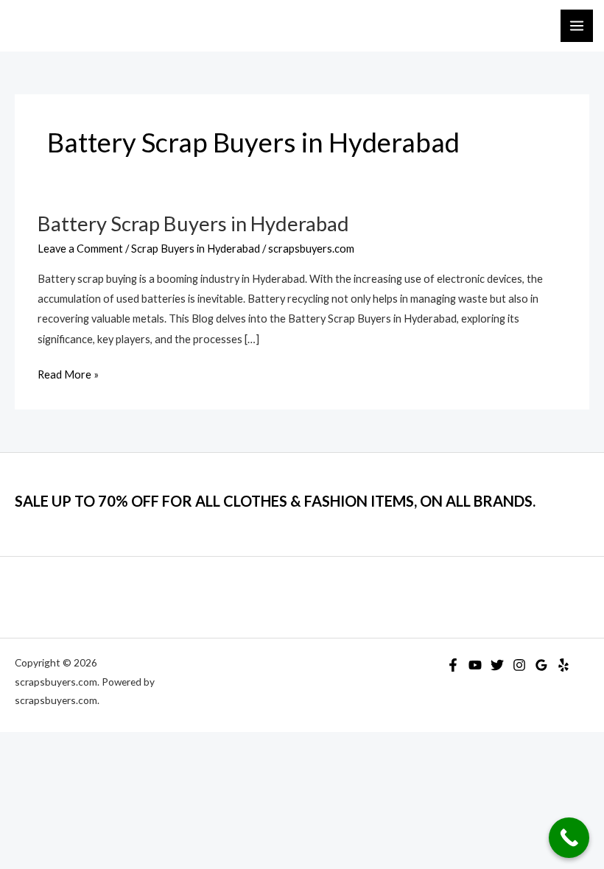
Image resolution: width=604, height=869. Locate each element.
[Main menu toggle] (577, 26)
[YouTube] (475, 665)
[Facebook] (453, 665)
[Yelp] (563, 665)
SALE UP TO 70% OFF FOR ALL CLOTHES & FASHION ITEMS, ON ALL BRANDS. (275, 501)
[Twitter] (497, 665)
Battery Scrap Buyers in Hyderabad (193, 223)
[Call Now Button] (569, 837)
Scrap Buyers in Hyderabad (195, 248)
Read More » (68, 375)
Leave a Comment (80, 248)
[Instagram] (519, 665)
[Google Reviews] (541, 665)
